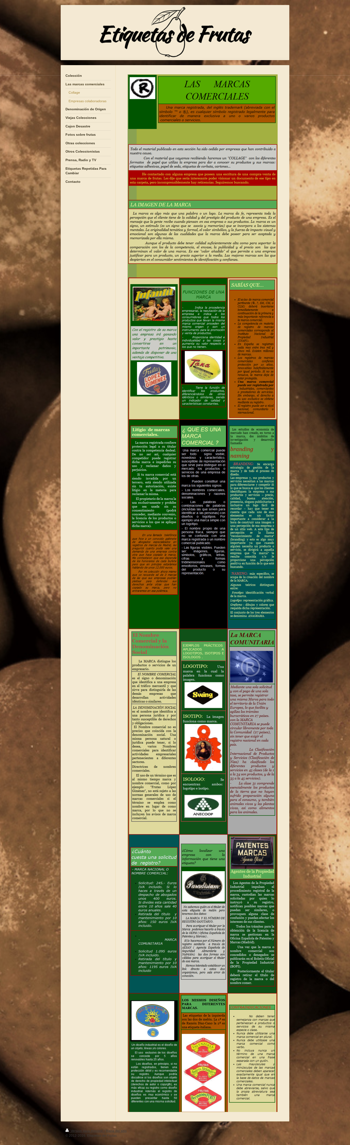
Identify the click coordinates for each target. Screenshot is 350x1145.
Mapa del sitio (116, 1131)
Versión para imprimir (87, 1131)
